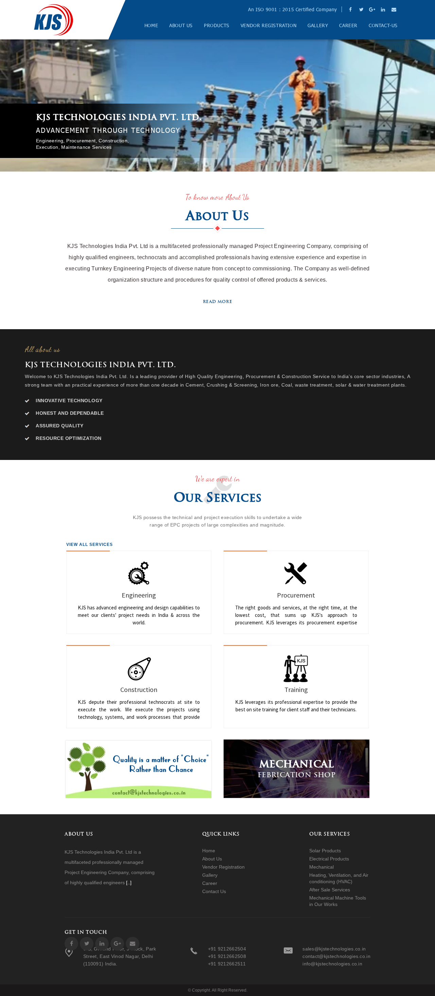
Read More (217, 301)
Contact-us (383, 25)
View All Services (89, 544)
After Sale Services (329, 889)
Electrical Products (329, 858)
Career (348, 25)
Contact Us (214, 891)
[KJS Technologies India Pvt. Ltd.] (53, 19)
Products (216, 25)
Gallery (318, 25)
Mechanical (321, 867)
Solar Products (325, 850)
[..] (129, 882)
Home (151, 25)
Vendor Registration (268, 25)
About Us (181, 25)
